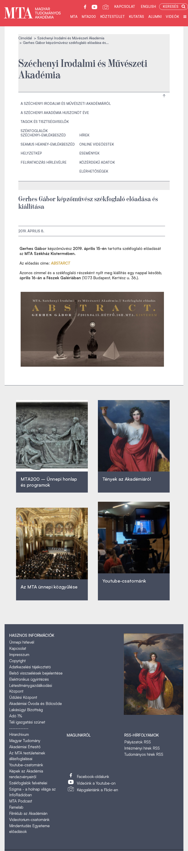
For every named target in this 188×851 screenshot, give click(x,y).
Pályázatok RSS (137, 742)
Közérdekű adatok (97, 162)
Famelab (16, 807)
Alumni (155, 16)
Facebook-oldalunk (93, 776)
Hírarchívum (19, 734)
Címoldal (25, 38)
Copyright (17, 660)
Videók (172, 16)
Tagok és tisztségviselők (45, 121)
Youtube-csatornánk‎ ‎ (124, 581)
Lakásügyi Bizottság (26, 709)
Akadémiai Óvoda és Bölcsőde (35, 703)
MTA (73, 16)
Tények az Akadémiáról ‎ (126, 479)
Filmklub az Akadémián (28, 813)
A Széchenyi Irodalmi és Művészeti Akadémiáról (66, 103)
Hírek (84, 135)
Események (89, 153)
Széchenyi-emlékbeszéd (43, 135)
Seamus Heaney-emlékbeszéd (48, 144)
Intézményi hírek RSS (142, 748)
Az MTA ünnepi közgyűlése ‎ (49, 587)
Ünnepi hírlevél (21, 642)
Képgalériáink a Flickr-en (97, 789)
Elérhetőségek (93, 171)
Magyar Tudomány (24, 740)
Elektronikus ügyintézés (29, 679)
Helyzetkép (31, 153)
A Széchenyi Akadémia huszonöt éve (55, 113)
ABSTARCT (60, 263)
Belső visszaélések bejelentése (36, 673)
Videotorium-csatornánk (29, 819)
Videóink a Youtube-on (96, 783)
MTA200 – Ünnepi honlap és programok (49, 482)
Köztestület (112, 16)
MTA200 (89, 16)
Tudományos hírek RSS (143, 754)
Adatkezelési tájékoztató (30, 666)
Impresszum (19, 654)
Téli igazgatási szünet (27, 722)
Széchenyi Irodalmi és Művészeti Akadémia (70, 38)
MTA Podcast (20, 801)
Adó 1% (15, 715)
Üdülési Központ (23, 697)
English (148, 6)
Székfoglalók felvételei (28, 783)
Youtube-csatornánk (26, 764)
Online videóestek (96, 144)
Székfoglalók (34, 131)
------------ (18, 728)
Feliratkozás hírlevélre (43, 162)
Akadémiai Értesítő (25, 746)
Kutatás (136, 16)
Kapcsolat (124, 6)
